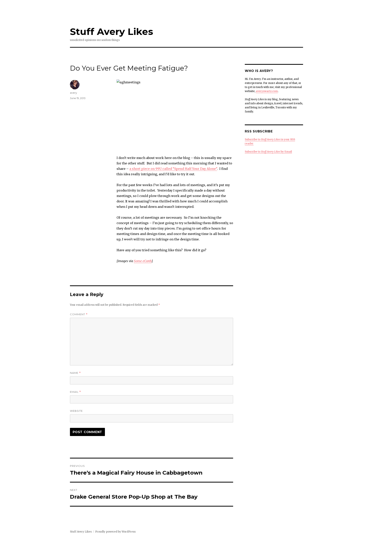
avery (73, 92)
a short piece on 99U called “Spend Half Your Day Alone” (173, 169)
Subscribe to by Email (268, 151)
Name (75, 373)
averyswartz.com (267, 91)
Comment (79, 314)
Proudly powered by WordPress (115, 531)
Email (75, 392)
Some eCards (143, 261)
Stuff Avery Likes (111, 31)
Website (76, 410)
